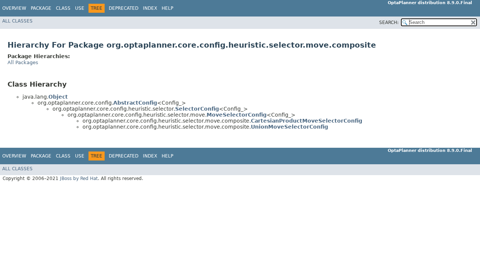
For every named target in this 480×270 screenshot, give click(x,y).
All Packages (23, 62)
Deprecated (123, 8)
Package (41, 8)
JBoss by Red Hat (79, 178)
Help (167, 8)
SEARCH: (389, 22)
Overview (14, 8)
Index (150, 8)
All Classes (17, 21)
